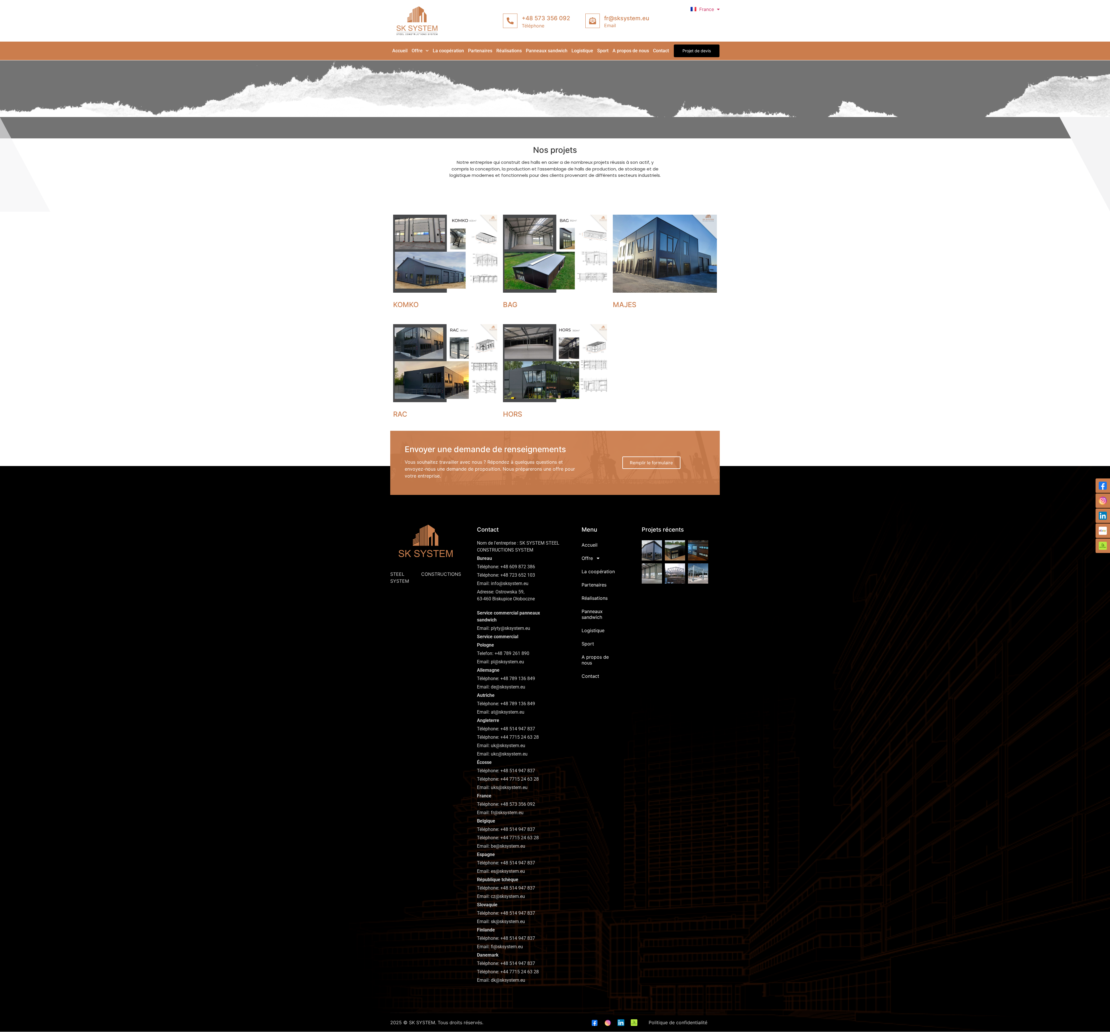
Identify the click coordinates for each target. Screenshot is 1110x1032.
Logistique (582, 50)
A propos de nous (631, 50)
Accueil (400, 50)
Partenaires (480, 50)
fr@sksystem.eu (626, 18)
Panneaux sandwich (546, 50)
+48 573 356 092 (546, 18)
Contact (661, 50)
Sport (602, 50)
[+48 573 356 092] (510, 21)
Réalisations (509, 50)
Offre (417, 50)
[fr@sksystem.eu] (592, 21)
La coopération (448, 50)
